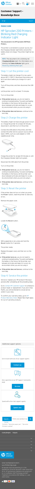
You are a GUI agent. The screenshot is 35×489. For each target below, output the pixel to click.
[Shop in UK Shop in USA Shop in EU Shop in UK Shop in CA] (19, 4)
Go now (17, 386)
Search (31, 21)
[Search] (23, 3)
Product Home (6, 26)
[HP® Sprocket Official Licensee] (6, 3)
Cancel (6, 422)
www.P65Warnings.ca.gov (9, 465)
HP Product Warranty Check (15, 297)
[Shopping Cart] (27, 3)
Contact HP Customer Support (15, 286)
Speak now (17, 408)
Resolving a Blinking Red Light (12, 66)
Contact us (17, 365)
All (3, 21)
